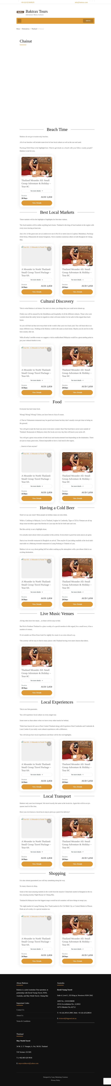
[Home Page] (19, 21)
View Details (36, 203)
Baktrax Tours (37, 11)
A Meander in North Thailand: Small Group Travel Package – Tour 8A (36, 272)
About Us (19, 1015)
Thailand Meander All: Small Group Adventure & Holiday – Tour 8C (36, 183)
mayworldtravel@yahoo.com (28, 1063)
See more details (36, 191)
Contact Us (20, 1010)
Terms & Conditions (23, 1021)
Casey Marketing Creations (59, 1077)
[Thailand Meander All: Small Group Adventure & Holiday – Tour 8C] (36, 167)
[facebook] (91, 1)
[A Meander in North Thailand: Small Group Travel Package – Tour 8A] (36, 256)
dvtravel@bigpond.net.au (67, 1018)
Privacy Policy (55, 1080)
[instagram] (93, 1)
